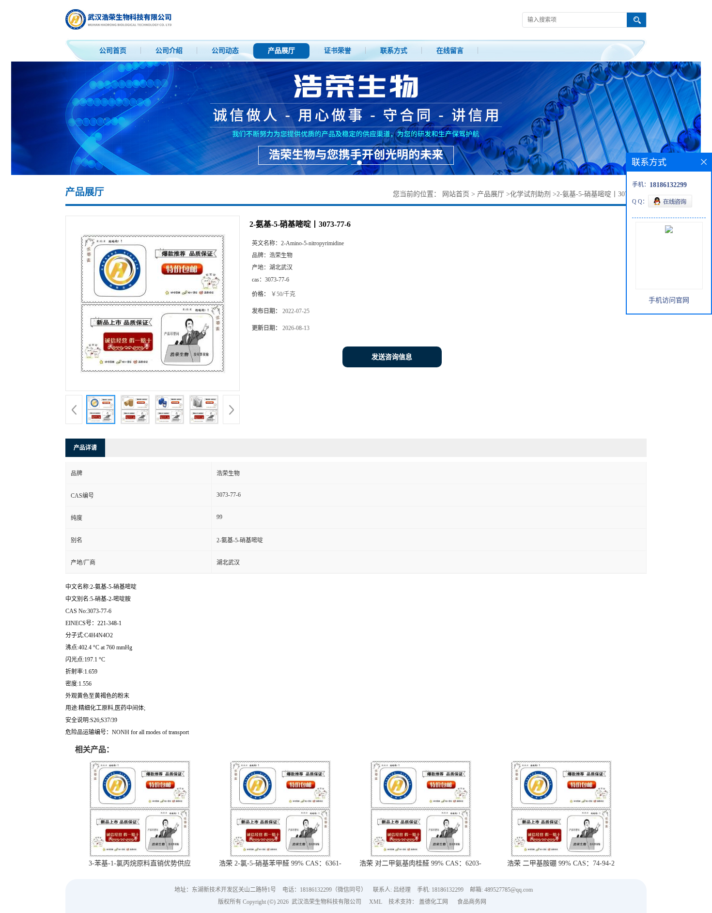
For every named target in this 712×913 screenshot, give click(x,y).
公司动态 (225, 50)
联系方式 (393, 50)
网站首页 (455, 194)
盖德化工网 (433, 901)
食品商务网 (471, 901)
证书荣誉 (337, 50)
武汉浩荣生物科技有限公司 (326, 901)
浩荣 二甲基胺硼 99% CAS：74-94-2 (561, 863)
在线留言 (450, 50)
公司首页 (112, 50)
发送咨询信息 (391, 357)
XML (375, 901)
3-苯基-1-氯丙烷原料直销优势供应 (140, 863)
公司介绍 (169, 50)
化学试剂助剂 (530, 194)
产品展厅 (281, 50)
